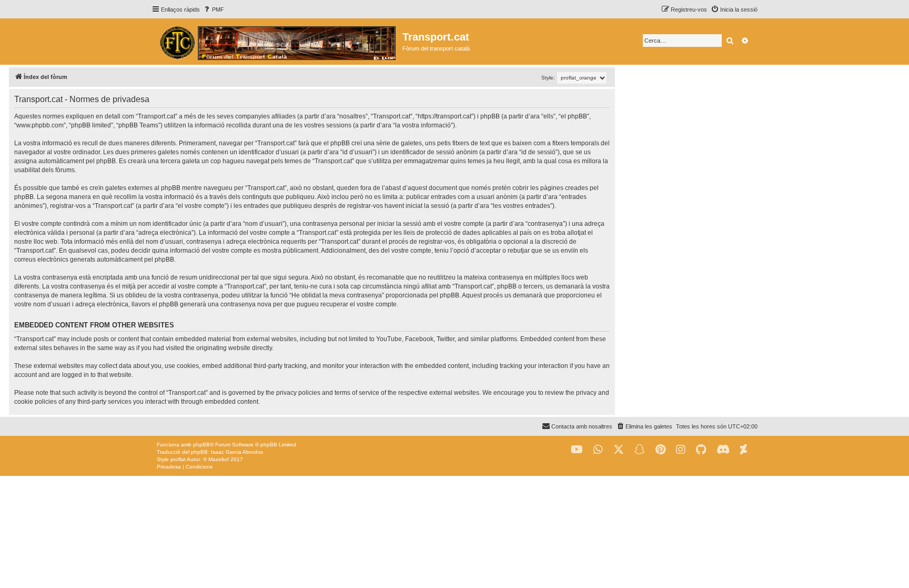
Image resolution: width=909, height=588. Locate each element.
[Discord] (723, 449)
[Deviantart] (744, 449)
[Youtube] (576, 449)
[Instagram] (680, 449)
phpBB (201, 444)
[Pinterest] (660, 449)
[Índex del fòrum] (277, 41)
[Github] (701, 449)
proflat (178, 459)
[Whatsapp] (598, 449)
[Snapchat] (640, 449)
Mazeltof (218, 459)
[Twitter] (619, 449)
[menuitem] (213, 9)
